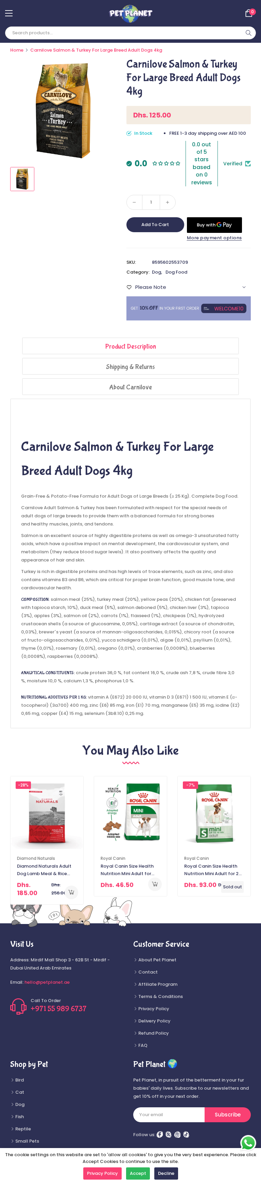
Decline (166, 1173)
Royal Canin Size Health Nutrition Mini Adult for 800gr (127, 870)
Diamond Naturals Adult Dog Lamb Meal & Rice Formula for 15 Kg (44, 870)
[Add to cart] (71, 892)
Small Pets (26, 1141)
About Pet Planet (156, 960)
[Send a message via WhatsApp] (248, 1143)
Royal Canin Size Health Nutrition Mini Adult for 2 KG (211, 870)
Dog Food (176, 272)
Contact (147, 972)
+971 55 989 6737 (59, 1008)
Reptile (22, 1129)
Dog (156, 272)
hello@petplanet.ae (47, 982)
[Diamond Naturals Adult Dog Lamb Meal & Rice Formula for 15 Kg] (47, 812)
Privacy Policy (153, 1008)
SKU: (131, 262)
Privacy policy (102, 1173)
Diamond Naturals (36, 858)
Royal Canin (113, 858)
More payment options (214, 238)
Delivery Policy (154, 1021)
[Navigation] (9, 13)
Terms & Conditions (160, 996)
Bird (19, 1080)
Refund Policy (153, 1033)
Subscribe (228, 1114)
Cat (19, 1092)
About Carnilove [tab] (130, 387)
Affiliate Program (157, 984)
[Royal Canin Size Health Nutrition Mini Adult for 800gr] (130, 812)
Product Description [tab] (130, 346)
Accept (138, 1173)
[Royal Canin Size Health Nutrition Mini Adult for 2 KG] (214, 812)
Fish (19, 1116)
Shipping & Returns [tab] (130, 367)
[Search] (248, 32)
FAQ (142, 1045)
